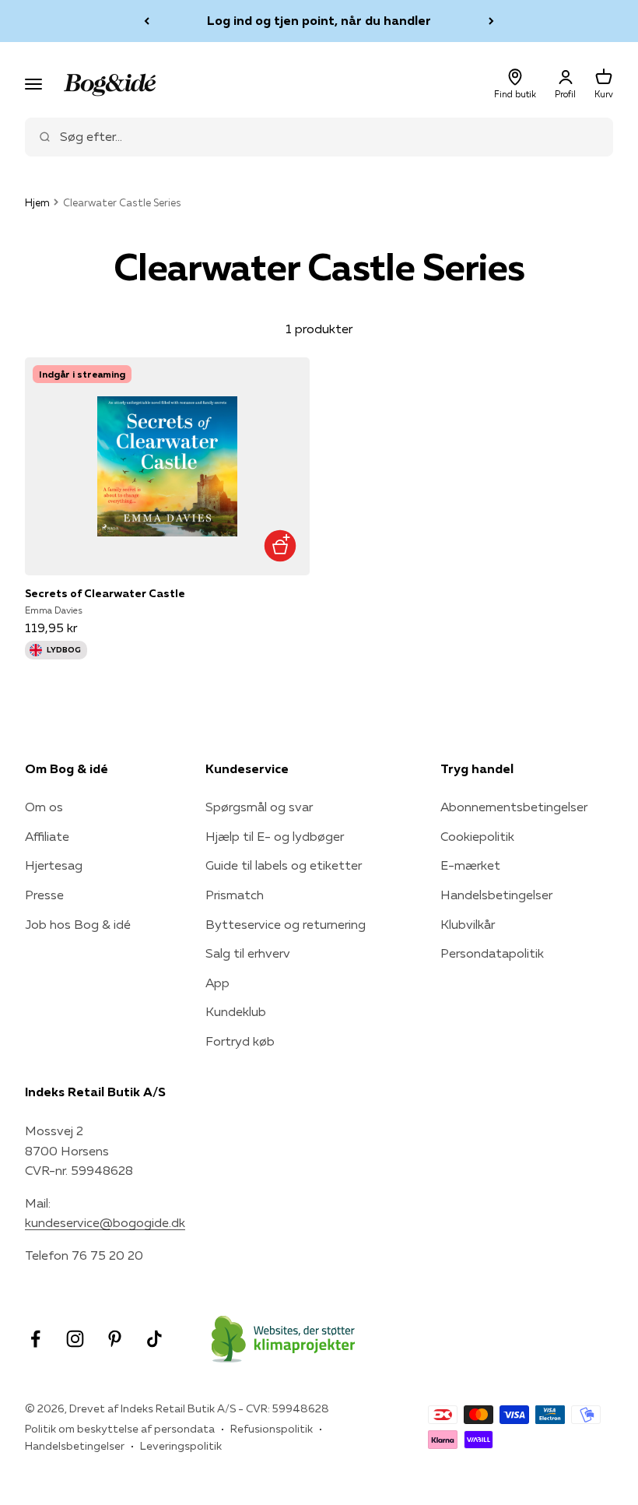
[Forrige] (146, 21)
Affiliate (47, 836)
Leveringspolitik (181, 1446)
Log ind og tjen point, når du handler (319, 20)
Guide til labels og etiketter (283, 865)
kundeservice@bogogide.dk (105, 1222)
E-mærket (470, 865)
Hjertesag (53, 865)
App (217, 982)
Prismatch (234, 894)
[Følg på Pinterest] (114, 1338)
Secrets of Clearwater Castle (105, 593)
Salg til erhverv (247, 953)
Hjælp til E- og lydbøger (274, 836)
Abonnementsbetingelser (513, 806)
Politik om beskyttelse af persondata (120, 1429)
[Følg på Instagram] (75, 1338)
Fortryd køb (240, 1041)
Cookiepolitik (477, 836)
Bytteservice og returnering (285, 924)
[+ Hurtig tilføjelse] (279, 545)
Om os (44, 806)
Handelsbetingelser (496, 894)
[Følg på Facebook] (35, 1338)
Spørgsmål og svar (259, 806)
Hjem (37, 202)
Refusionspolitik (271, 1429)
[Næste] (491, 21)
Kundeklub (235, 1011)
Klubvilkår (467, 924)
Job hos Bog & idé (78, 924)
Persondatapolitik (492, 953)
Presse (44, 894)
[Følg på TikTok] (154, 1338)
